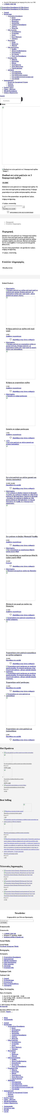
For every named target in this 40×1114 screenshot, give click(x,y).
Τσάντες (14, 26)
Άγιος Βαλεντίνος (17, 66)
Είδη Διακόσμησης (13, 47)
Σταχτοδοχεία (16, 52)
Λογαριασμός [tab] (8, 1019)
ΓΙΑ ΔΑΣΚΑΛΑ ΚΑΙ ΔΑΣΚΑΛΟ (22, 77)
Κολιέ (14, 18)
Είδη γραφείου (9, 964)
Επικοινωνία (8, 982)
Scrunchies (15, 33)
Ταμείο (8, 1011)
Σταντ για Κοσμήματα (19, 56)
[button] (2, 96)
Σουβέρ (14, 49)
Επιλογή (9, 563)
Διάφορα (11, 85)
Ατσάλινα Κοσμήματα (19, 24)
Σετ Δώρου (15, 54)
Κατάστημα (8, 14)
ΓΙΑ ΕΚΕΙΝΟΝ (17, 73)
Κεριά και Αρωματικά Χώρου (18, 82)
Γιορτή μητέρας (17, 68)
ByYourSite (4, 1006)
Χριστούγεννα (16, 65)
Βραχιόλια (15, 21)
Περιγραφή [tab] (9, 222)
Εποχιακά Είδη (12, 58)
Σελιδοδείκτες (16, 31)
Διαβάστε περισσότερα (13, 336)
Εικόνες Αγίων (8, 87)
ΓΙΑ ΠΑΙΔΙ (15, 79)
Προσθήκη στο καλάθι (9, 209)
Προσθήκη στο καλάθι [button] (13, 485)
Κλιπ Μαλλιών (17, 37)
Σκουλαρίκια (16, 19)
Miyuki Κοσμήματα (10, 91)
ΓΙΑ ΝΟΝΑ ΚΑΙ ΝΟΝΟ (20, 75)
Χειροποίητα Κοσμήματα (15, 16)
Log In (6, 1111)
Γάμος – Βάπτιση (9, 89)
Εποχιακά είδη (9, 967)
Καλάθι (3, 1011)
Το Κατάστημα (9, 980)
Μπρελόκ (15, 28)
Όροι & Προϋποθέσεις (11, 983)
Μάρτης (14, 59)
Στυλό (14, 35)
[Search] (22, 99)
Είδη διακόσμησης (10, 962)
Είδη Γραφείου (12, 30)
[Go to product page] (22, 633)
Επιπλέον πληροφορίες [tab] (13, 224)
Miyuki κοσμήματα (10, 960)
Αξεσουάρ (7, 966)
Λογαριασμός (8, 1106)
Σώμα (14, 42)
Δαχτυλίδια (15, 23)
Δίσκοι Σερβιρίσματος (19, 51)
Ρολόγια (10, 84)
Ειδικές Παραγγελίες (11, 92)
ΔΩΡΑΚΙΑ (11, 70)
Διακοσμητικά (8, 80)
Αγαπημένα (7, 985)
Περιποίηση (11, 40)
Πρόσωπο (15, 44)
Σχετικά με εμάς (9, 1108)
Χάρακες (15, 38)
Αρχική (6, 12)
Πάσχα (14, 63)
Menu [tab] (6, 1018)
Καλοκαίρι (15, 61)
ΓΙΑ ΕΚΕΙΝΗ (16, 72)
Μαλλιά (14, 45)
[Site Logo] (14, 8)
